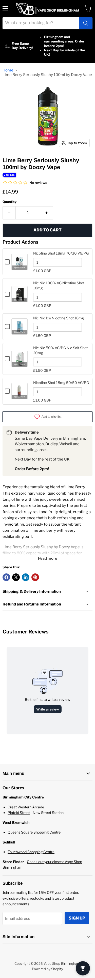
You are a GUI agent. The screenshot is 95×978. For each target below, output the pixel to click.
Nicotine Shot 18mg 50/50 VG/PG (61, 382)
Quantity (9, 202)
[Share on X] (16, 577)
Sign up (77, 918)
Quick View (19, 267)
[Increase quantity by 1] (46, 212)
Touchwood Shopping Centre (31, 852)
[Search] (85, 23)
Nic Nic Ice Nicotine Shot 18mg (58, 318)
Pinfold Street (19, 812)
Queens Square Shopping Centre (34, 832)
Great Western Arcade (26, 807)
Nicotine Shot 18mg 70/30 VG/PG (61, 253)
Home (8, 70)
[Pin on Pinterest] (35, 577)
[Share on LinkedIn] (25, 577)
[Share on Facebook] (6, 577)
